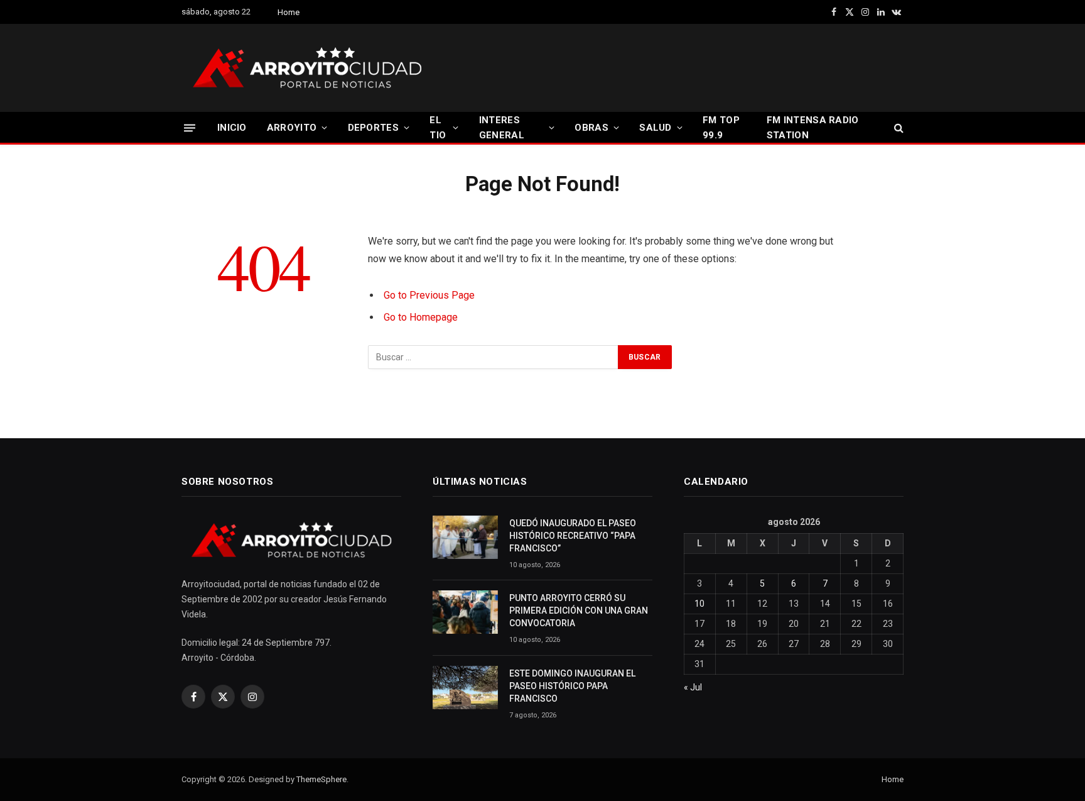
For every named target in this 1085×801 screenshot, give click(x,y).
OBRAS (591, 127)
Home (289, 12)
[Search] (898, 128)
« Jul (693, 687)
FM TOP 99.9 (721, 127)
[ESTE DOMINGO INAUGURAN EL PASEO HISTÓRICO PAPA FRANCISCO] (465, 687)
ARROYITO (291, 127)
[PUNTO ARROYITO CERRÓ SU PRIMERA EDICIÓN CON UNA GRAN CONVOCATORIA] (465, 612)
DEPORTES (373, 127)
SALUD (655, 127)
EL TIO (437, 127)
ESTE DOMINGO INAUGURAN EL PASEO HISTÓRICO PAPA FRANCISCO (572, 686)
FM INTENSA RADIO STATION (813, 127)
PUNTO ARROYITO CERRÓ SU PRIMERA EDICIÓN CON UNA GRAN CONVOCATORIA (578, 610)
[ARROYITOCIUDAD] (307, 67)
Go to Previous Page (429, 295)
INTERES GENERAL (501, 127)
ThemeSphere (321, 779)
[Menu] (189, 127)
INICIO (232, 127)
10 (699, 604)
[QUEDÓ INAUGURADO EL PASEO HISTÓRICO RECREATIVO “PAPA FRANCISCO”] (465, 537)
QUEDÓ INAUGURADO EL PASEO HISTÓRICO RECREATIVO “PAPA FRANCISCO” (572, 535)
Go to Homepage (421, 317)
